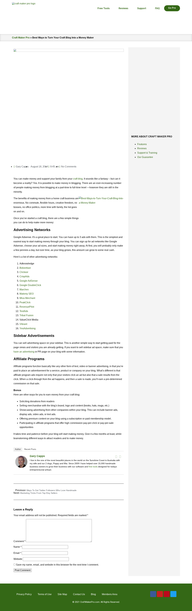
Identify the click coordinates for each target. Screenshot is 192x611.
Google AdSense (29, 281)
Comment (19, 541)
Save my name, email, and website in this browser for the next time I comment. (57, 564)
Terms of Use (45, 594)
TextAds (24, 311)
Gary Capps (37, 456)
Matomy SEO (27, 293)
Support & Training (147, 152)
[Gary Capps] (21, 467)
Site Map (62, 594)
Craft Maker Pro (21, 37)
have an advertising (24, 351)
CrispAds (24, 276)
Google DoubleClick (30, 285)
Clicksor (24, 272)
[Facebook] (116, 456)
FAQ (157, 8)
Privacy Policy (24, 594)
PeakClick (25, 302)
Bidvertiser (25, 268)
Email (17, 553)
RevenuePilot (27, 307)
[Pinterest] (167, 594)
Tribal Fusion (26, 315)
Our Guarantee (145, 157)
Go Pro (172, 7)
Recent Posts (30, 449)
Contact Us (79, 594)
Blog (93, 594)
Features (142, 144)
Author (18, 449)
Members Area (109, 594)
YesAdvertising (28, 328)
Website (18, 559)
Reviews (123, 8)
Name (17, 547)
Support (141, 8)
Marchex (24, 289)
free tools (93, 466)
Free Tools (104, 8)
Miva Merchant (27, 298)
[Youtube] (160, 594)
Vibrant (23, 324)
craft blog (78, 178)
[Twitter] (120, 456)
